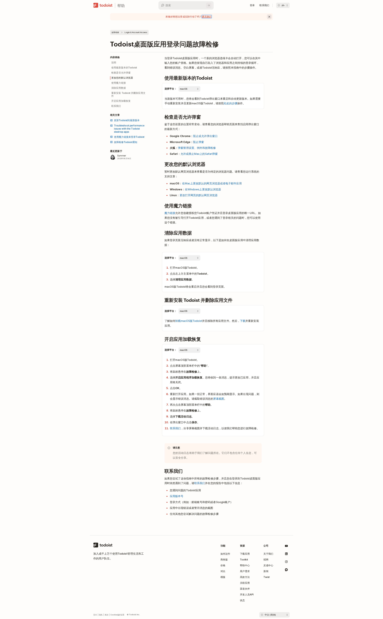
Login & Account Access (136, 32)
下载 (242, 320)
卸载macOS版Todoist (188, 320)
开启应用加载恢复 (121, 101)
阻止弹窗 (198, 142)
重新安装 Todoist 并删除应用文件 (128, 95)
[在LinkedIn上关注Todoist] (286, 554)
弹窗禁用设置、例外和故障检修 (197, 147)
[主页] (103, 5)
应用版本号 (176, 496)
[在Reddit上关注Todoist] (286, 570)
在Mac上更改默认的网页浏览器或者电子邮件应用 (212, 183)
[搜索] (208, 5)
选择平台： (171, 88)
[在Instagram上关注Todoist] (286, 562)
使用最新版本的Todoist (124, 67)
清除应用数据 (118, 88)
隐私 (101, 615)
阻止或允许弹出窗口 (205, 136)
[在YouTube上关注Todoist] (286, 546)
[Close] (269, 16)
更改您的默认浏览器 (122, 77)
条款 (106, 615)
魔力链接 (169, 213)
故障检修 (115, 32)
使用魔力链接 (118, 82)
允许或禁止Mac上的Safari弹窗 (199, 153)
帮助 (121, 5)
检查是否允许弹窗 (121, 72)
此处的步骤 (230, 103)
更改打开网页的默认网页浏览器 (199, 195)
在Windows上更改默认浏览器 (203, 189)
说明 (113, 62)
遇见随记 (207, 16)
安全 (95, 615)
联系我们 (116, 106)
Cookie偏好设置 (117, 615)
